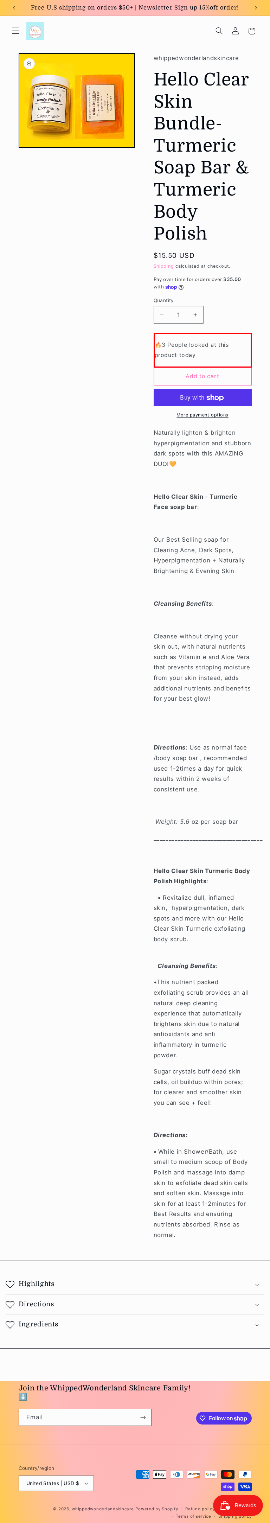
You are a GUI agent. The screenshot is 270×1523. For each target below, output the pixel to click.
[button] (15, 31)
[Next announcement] (256, 7)
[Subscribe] (143, 1417)
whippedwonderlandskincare (103, 1508)
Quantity (164, 300)
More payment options (202, 415)
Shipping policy (234, 1516)
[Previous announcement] (14, 7)
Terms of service (193, 1516)
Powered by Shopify (156, 1508)
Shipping (164, 266)
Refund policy (200, 1508)
